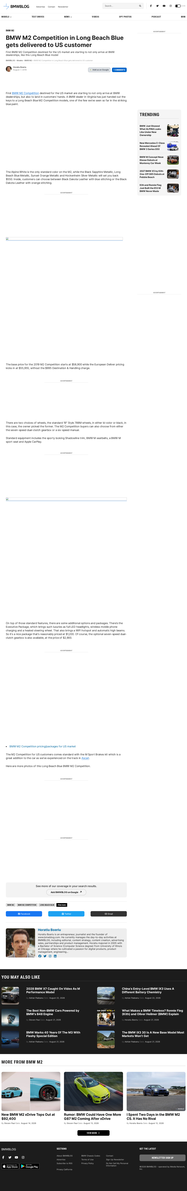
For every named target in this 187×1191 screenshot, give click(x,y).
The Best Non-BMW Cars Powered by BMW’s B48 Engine (52, 1012)
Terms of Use (87, 1159)
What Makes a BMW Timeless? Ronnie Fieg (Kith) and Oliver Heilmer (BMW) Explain (152, 1012)
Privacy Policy (87, 1163)
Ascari (85, 758)
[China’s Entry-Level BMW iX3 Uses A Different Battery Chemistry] (106, 988)
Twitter (67, 914)
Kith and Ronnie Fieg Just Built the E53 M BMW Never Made (150, 188)
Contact (51, 7)
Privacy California (64, 1169)
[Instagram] (170, 5)
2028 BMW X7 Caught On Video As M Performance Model (53, 990)
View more (92, 1133)
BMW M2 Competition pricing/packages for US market (42, 746)
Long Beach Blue (47, 905)
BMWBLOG (10, 60)
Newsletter (63, 7)
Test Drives (38, 16)
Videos (95, 16)
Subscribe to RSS (64, 1163)
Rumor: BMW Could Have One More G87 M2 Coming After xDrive (92, 1117)
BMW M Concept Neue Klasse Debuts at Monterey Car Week (151, 160)
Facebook (25, 914)
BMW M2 (10, 30)
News (67, 16)
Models (5, 16)
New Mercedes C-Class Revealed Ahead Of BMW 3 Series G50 (152, 146)
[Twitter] (157, 5)
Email (110, 914)
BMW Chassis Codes (90, 1156)
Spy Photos (125, 16)
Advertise (40, 7)
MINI (183, 16)
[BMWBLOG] (24, 1149)
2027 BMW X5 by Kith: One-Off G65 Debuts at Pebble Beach (152, 174)
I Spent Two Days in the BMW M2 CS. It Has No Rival (153, 1117)
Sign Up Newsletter (115, 1159)
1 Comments (119, 70)
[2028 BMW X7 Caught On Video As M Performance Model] (10, 988)
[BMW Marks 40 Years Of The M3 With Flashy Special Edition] (10, 1032)
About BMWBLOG (65, 1156)
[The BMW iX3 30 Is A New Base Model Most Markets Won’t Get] (106, 1032)
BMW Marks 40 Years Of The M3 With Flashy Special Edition (53, 1034)
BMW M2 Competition (25, 93)
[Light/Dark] (178, 6)
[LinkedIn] (55, 956)
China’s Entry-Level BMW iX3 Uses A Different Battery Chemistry (148, 990)
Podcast (156, 16)
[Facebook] (150, 5)
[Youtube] (164, 5)
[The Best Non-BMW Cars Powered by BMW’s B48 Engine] (10, 1010)
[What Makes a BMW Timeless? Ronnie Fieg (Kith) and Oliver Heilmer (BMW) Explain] (106, 1010)
